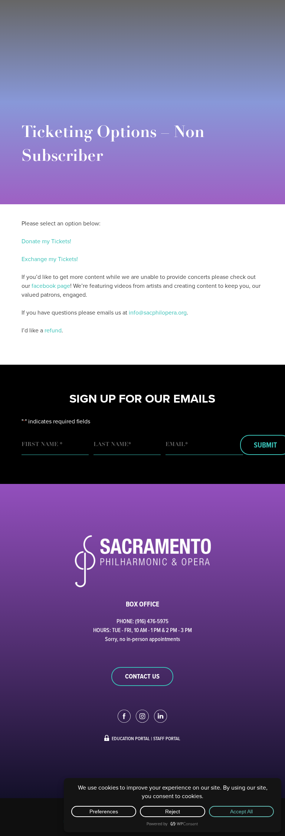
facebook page (51, 286)
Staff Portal (166, 738)
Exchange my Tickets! (50, 259)
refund (53, 330)
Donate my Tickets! (46, 241)
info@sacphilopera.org (158, 312)
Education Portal (131, 738)
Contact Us (142, 676)
